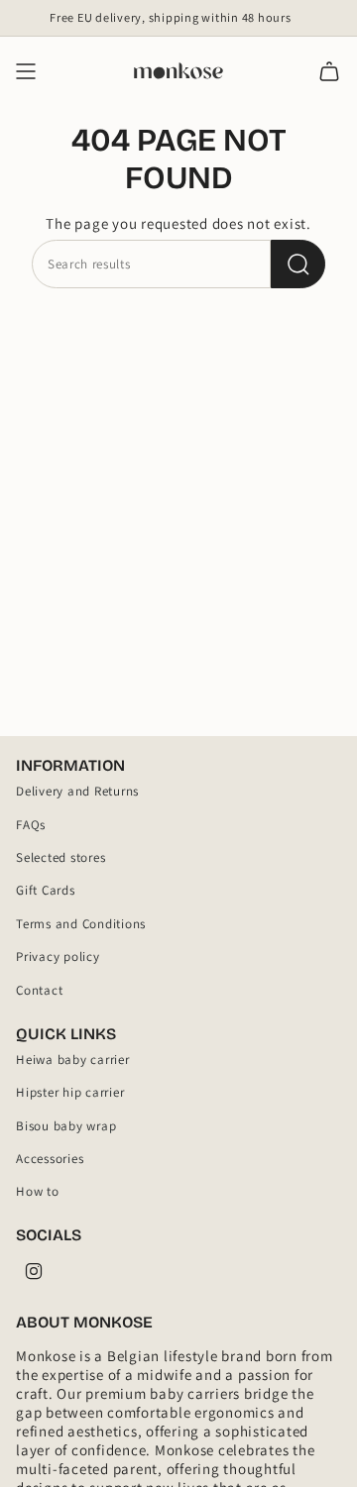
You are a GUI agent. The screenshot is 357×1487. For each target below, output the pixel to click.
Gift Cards (45, 890)
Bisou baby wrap (66, 1125)
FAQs (31, 824)
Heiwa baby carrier (73, 1059)
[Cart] (329, 71)
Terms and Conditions (81, 923)
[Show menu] (26, 71)
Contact (39, 990)
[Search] (298, 264)
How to (38, 1191)
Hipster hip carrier (70, 1092)
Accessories (49, 1158)
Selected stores (60, 857)
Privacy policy (58, 956)
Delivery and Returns (77, 791)
